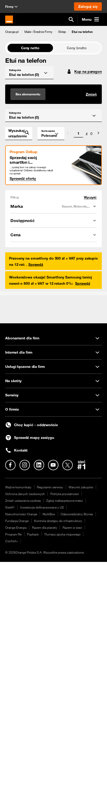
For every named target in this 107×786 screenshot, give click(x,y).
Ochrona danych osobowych (25, 494)
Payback (33, 534)
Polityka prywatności (64, 494)
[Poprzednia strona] (67, 134)
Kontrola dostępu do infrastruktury (58, 521)
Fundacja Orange (17, 521)
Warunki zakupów (81, 487)
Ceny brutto (77, 48)
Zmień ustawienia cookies (23, 500)
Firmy (9, 6)
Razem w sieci (72, 527)
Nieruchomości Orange (21, 514)
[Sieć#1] (81, 465)
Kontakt (21, 450)
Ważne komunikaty (18, 487)
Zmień (91, 94)
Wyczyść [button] (90, 197)
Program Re (13, 534)
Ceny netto (30, 48)
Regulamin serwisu (50, 487)
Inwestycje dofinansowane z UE (42, 507)
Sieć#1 (10, 507)
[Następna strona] (98, 134)
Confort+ (11, 541)
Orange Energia (15, 527)
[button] (12, 31)
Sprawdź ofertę (23, 178)
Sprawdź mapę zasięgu (34, 437)
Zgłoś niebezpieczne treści (64, 500)
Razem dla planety (44, 527)
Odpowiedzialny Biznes (77, 514)
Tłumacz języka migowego (62, 534)
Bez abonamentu (28, 94)
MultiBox (49, 514)
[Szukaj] (71, 19)
